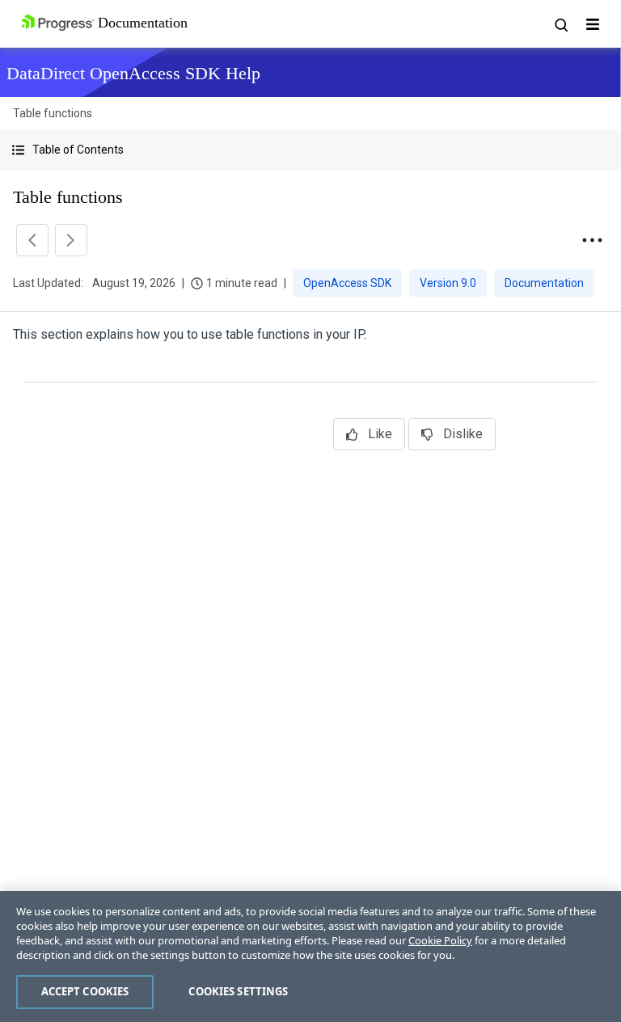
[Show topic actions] (592, 240)
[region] (310, 956)
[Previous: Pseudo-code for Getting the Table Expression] (32, 240)
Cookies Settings (238, 991)
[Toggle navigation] (593, 24)
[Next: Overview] (71, 240)
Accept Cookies (85, 991)
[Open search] (560, 24)
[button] (310, 150)
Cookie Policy (440, 940)
